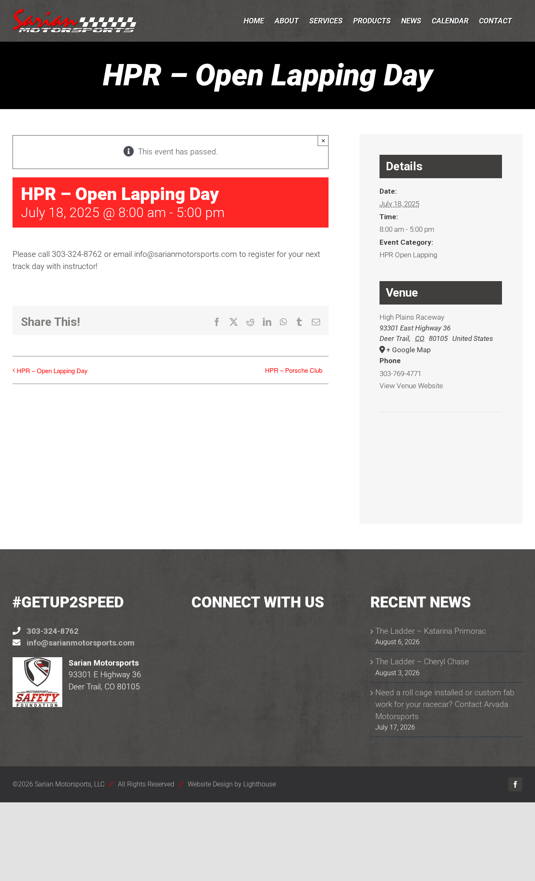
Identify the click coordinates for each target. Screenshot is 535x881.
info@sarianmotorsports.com (81, 643)
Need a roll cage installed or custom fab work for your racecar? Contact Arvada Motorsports (445, 704)
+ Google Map (408, 350)
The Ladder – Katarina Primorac (430, 631)
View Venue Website (411, 386)
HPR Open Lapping (408, 255)
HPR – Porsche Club (293, 370)
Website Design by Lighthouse (232, 784)
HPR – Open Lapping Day (52, 370)
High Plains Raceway (412, 317)
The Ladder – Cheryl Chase (422, 661)
